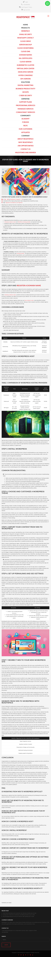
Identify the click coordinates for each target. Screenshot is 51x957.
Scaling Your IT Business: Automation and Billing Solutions (16, 914)
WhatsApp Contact (25, 38)
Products (25, 28)
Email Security (25, 34)
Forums (25, 122)
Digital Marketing (25, 85)
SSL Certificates (25, 58)
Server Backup (25, 45)
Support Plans (25, 102)
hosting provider (20, 253)
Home (25, 25)
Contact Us (25, 149)
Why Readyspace (25, 142)
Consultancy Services (25, 112)
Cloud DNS (25, 51)
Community (25, 115)
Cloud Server (25, 62)
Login (26, 2)
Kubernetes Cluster (25, 65)
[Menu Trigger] (48, 16)
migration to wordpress (11, 202)
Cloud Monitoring (25, 48)
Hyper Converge (25, 75)
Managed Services (25, 109)
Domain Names (25, 55)
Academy (25, 119)
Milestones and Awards (25, 152)
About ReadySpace (25, 139)
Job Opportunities (25, 146)
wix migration (19, 202)
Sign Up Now (26, 10)
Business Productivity (25, 89)
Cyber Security (25, 95)
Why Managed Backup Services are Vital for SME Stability (15, 916)
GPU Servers (25, 79)
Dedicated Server (25, 72)
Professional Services (25, 105)
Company (25, 136)
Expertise (25, 99)
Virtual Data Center (25, 68)
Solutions (25, 82)
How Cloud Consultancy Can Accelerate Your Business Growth (16, 913)
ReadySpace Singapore (15, 199)
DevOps (25, 92)
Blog (25, 125)
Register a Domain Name (29, 285)
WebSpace (25, 31)
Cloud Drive (25, 41)
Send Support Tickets (26, 7)
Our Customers (25, 129)
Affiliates (25, 132)
